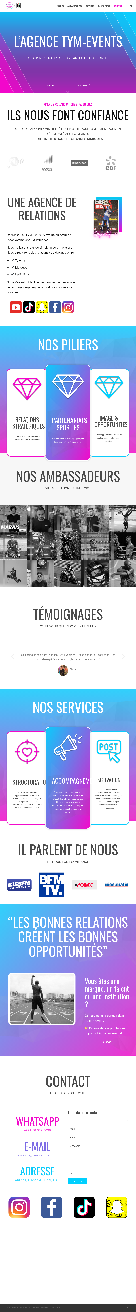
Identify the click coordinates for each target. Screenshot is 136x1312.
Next (123, 656)
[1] (13, 519)
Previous (13, 656)
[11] (68, 519)
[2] (122, 519)
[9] (122, 546)
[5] (95, 546)
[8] (68, 546)
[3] (13, 546)
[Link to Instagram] (131, 6)
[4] (40, 546)
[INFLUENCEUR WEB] (95, 519)
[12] (40, 519)
